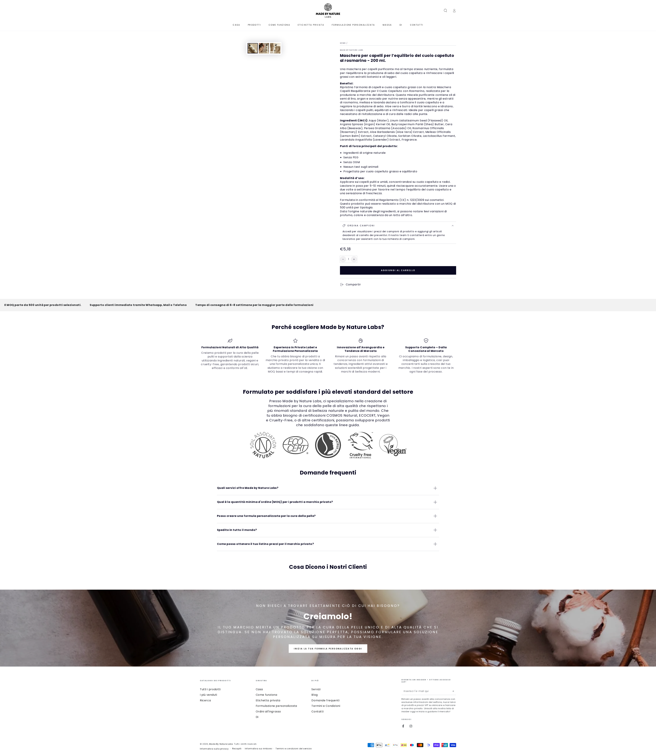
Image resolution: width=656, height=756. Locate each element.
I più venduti (208, 695)
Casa (259, 689)
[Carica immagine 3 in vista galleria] (275, 48)
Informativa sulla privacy (214, 748)
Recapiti (237, 748)
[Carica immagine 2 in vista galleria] (264, 48)
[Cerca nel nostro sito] (445, 10)
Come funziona (266, 695)
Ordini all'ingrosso (268, 711)
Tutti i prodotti (210, 689)
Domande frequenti (325, 700)
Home (343, 43)
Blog (314, 695)
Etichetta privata (268, 700)
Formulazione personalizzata (276, 706)
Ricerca (205, 700)
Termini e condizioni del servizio (294, 748)
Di (257, 717)
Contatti (317, 711)
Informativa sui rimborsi (258, 748)
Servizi (315, 689)
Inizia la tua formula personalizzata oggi (328, 648)
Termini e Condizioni (325, 706)
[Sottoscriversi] (454, 691)
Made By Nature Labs (351, 50)
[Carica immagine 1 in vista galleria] (253, 48)
